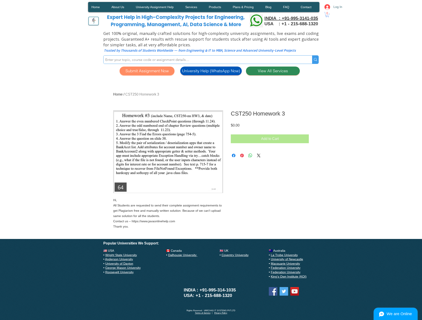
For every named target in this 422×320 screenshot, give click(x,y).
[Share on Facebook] (233, 155)
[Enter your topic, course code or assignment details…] (315, 60)
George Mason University (123, 267)
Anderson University (119, 259)
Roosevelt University (119, 272)
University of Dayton (119, 263)
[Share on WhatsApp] (250, 155)
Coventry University (235, 255)
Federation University (285, 267)
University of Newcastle (287, 259)
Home (118, 94)
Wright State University (121, 255)
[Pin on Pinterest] (242, 155)
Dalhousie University (182, 255)
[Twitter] (284, 291)
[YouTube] (294, 291)
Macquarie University (285, 263)
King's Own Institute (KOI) (289, 276)
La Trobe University (284, 255)
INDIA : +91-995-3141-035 (291, 18)
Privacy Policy (220, 313)
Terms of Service (203, 313)
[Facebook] (273, 291)
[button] (327, 14)
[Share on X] (258, 155)
